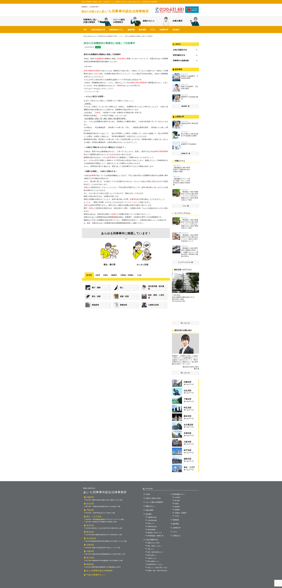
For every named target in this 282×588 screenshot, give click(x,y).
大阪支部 (90, 551)
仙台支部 (90, 504)
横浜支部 (90, 532)
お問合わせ (176, 536)
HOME (148, 494)
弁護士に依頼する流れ (153, 498)
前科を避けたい (152, 555)
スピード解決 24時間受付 (154, 502)
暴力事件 (89, 275)
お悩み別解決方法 (98, 29)
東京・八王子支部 (93, 517)
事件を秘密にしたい (153, 561)
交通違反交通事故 (127, 275)
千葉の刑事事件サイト (95, 575)
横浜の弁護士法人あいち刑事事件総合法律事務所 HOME (100, 36)
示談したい (150, 549)
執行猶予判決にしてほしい (155, 564)
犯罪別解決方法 (179, 55)
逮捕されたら (149, 21)
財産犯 (105, 275)
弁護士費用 (177, 21)
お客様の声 (164, 29)
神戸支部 (90, 558)
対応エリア (150, 523)
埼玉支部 (90, 525)
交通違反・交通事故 (180, 513)
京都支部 (90, 545)
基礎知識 (131, 29)
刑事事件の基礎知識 (181, 60)
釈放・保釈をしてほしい (154, 546)
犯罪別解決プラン (116, 29)
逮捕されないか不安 (153, 543)
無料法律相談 (151, 529)
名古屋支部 (91, 538)
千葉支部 (90, 510)
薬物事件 (114, 275)
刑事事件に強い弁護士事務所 (90, 21)
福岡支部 (90, 564)
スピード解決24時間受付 (119, 21)
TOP (85, 29)
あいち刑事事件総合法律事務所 (115, 11)
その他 (139, 275)
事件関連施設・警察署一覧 (155, 536)
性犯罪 (98, 275)
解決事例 (142, 29)
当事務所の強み (152, 517)
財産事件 (177, 506)
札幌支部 (90, 497)
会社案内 (176, 29)
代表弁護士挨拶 (152, 520)
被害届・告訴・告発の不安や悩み (157, 570)
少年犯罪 (177, 497)
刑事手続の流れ (152, 526)
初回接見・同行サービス (154, 532)
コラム (152, 29)
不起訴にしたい (152, 558)
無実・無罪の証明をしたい (155, 552)
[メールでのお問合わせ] (192, 12)
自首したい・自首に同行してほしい (158, 567)
